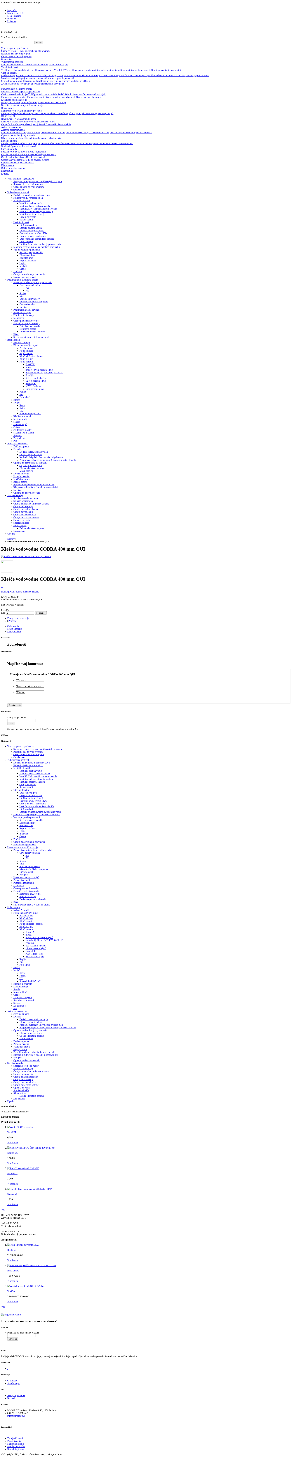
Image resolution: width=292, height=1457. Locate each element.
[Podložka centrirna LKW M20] (23, 1168)
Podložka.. (12, 1173)
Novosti (11, 1398)
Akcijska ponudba (16, 1395)
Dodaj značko (14, 631)
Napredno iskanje (15, 1443)
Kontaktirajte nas (15, 1449)
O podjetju (12, 1380)
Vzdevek (21, 680)
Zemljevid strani (15, 1438)
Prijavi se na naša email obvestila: (23, 1332)
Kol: (3, 612)
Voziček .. (12, 1291)
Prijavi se (11, 21)
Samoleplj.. (12, 1194)
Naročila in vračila (16, 1446)
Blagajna (11, 18)
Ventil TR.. (12, 1132)
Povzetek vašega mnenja (28, 686)
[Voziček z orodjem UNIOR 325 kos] (25, 1286)
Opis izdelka (13, 626)
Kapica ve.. (12, 1153)
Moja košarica (14, 16)
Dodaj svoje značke (16, 717)
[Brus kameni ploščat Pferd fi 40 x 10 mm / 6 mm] (31, 1265)
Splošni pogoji (14, 1383)
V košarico (12, 1142)
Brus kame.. (13, 1270)
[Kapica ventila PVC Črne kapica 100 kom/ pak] (31, 1147)
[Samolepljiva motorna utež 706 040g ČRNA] (30, 1189)
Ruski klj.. (12, 1250)
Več (3, 1209)
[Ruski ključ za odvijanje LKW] (23, 1245)
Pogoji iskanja (14, 1441)
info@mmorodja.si (16, 1416)
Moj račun (12, 10)
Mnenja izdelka (14, 629)
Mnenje (20, 692)
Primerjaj (12, 621)
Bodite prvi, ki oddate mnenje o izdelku (20, 591)
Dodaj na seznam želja (18, 618)
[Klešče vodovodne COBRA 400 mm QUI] (23, 556)
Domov (11, 539)
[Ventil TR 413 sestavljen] (20, 1127)
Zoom (48, 556)
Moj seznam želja (15, 13)
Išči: (3, 42)
